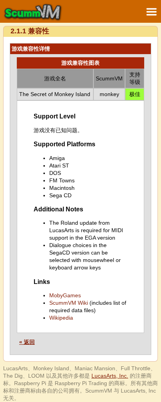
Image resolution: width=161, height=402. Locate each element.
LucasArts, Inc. (109, 376)
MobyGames (65, 295)
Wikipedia (61, 318)
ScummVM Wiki (68, 303)
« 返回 (27, 342)
